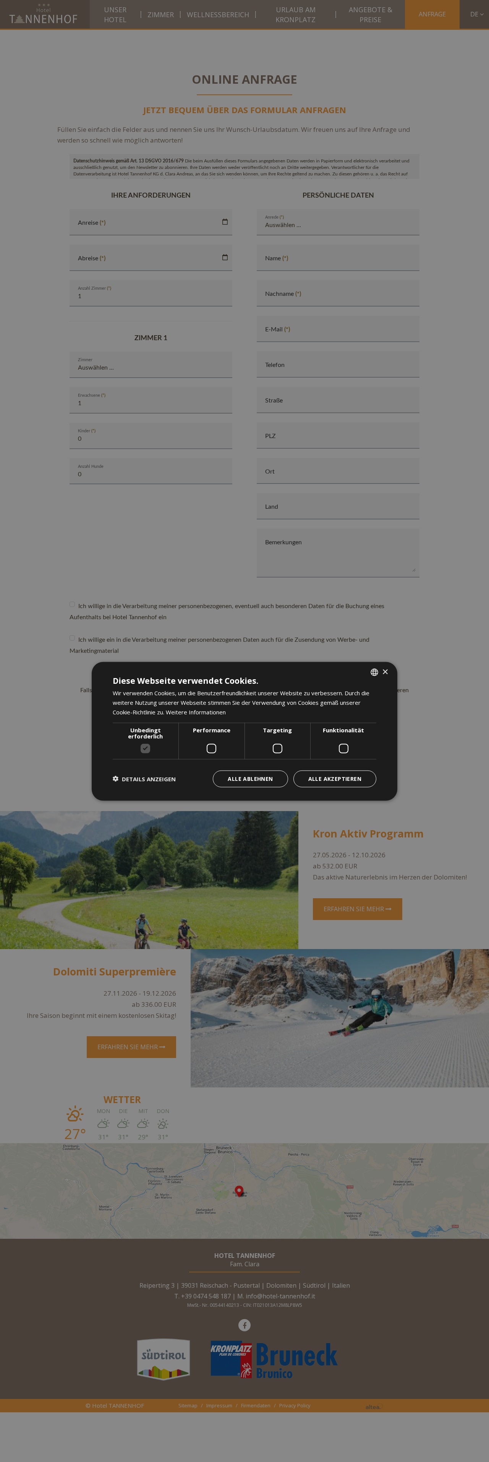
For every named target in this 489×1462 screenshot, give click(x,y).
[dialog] (244, 731)
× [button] (385, 672)
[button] (144, 778)
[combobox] (374, 672)
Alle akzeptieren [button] (334, 778)
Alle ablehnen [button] (250, 778)
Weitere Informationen (196, 712)
